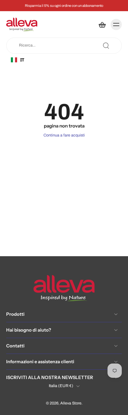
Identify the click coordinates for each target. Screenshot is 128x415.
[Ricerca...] (106, 45)
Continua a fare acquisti (64, 135)
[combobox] (34, 60)
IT (22, 60)
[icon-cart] (102, 24)
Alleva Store (70, 403)
